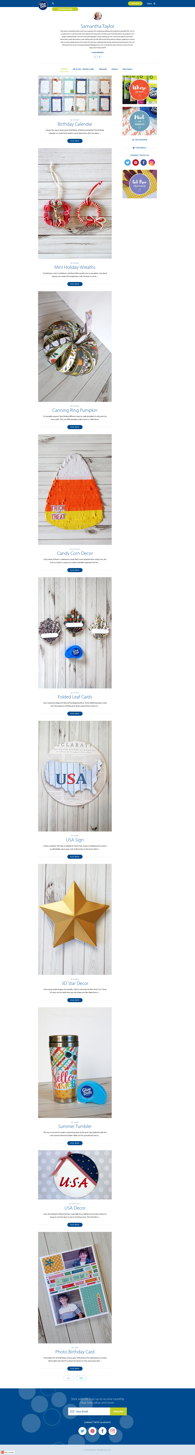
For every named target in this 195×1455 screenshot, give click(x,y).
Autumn (115, 69)
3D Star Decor (75, 983)
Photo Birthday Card (75, 1351)
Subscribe (135, 3)
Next (81, 1378)
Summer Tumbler (75, 1126)
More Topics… (128, 69)
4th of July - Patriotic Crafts (83, 69)
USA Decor (74, 1207)
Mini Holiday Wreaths (74, 267)
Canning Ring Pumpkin (74, 410)
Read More (74, 141)
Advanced (103, 69)
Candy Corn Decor (75, 553)
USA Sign (75, 839)
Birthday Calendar (75, 124)
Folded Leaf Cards (75, 696)
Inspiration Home (65, 9)
